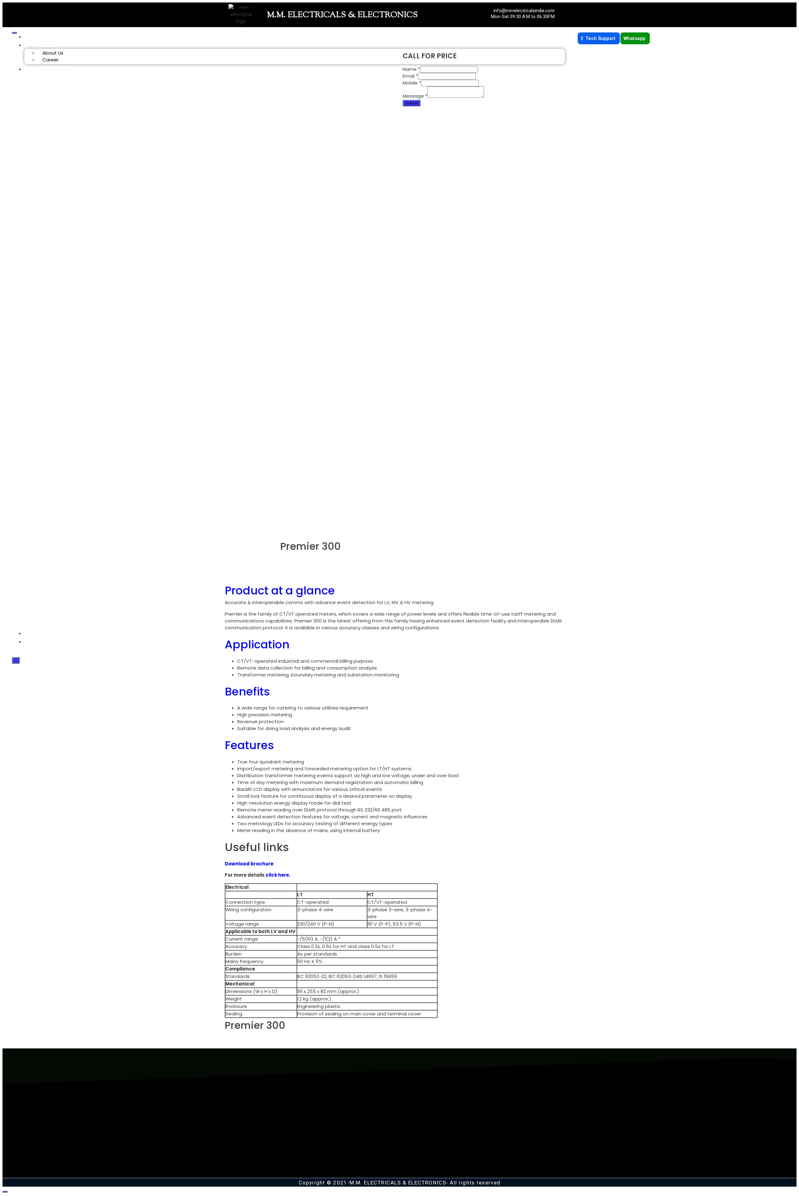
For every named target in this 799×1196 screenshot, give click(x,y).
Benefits (247, 692)
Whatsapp (635, 38)
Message (415, 96)
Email (410, 76)
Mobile (412, 83)
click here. (278, 875)
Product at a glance (280, 590)
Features (249, 745)
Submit (411, 103)
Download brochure (249, 863)
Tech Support (601, 38)
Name (411, 69)
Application (257, 644)
